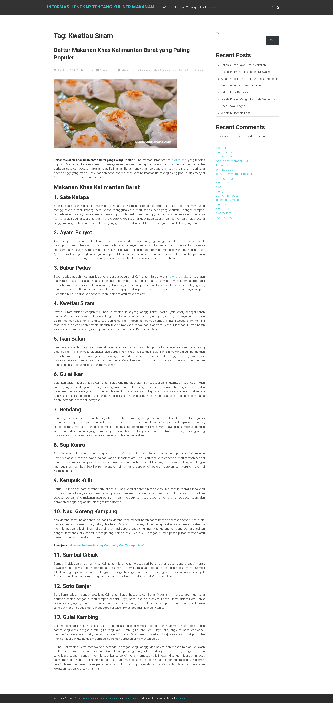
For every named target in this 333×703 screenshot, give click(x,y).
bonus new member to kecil (234, 174)
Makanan (126, 70)
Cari (218, 33)
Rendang (199, 70)
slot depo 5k (224, 152)
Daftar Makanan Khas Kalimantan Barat (157, 70)
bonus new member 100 (232, 161)
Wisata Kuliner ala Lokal (236, 113)
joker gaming (224, 178)
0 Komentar (106, 70)
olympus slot (224, 169)
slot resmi (222, 204)
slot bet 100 (223, 148)
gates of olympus (227, 200)
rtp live (58, 218)
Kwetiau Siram (185, 70)
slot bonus (223, 182)
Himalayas (131, 698)
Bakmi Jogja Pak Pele (234, 92)
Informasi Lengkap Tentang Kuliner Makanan (100, 7)
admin (87, 70)
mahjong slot (224, 156)
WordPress (181, 698)
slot (218, 187)
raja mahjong (224, 217)
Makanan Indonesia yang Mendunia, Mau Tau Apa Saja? (107, 545)
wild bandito (180, 276)
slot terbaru (179, 160)
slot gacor (222, 191)
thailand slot (224, 165)
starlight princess (227, 195)
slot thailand (224, 213)
